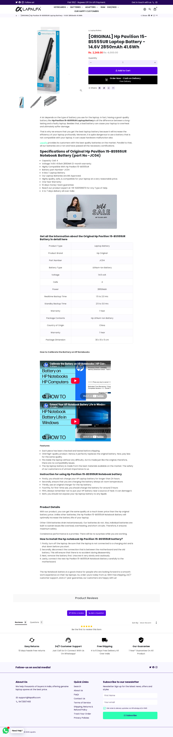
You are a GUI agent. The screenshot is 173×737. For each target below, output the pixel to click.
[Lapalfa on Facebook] (20, 2)
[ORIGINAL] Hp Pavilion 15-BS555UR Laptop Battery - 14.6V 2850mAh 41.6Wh (51, 15)
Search (77, 686)
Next (81, 59)
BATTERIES (76, 7)
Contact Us (79, 698)
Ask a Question (97, 613)
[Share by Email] (156, 15)
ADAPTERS (91, 7)
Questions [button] (34, 622)
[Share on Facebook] (149, 15)
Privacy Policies (81, 717)
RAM (103, 7)
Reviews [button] (19, 622)
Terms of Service (82, 702)
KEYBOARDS (61, 7)
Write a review (77, 613)
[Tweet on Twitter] (151, 15)
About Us (78, 690)
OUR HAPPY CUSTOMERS (86, 11)
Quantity (92, 58)
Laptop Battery (94, 30)
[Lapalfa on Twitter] (17, 2)
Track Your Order (82, 713)
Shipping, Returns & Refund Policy (83, 708)
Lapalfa (44, 142)
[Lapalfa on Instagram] (23, 2)
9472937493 (23, 701)
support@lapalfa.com (28, 697)
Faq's (76, 694)
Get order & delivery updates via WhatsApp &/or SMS (127, 708)
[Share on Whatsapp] (154, 15)
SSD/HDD (113, 7)
